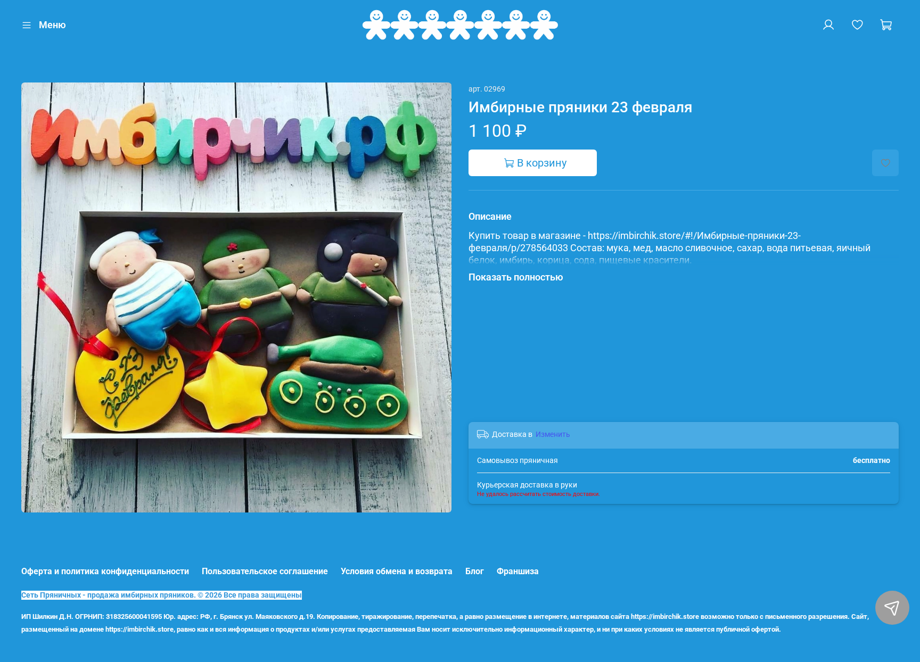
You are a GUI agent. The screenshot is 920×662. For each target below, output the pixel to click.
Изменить (553, 434)
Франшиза (518, 571)
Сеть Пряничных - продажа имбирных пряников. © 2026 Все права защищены (161, 595)
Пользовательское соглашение (265, 571)
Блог (474, 571)
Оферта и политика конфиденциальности (105, 571)
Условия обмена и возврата (397, 571)
